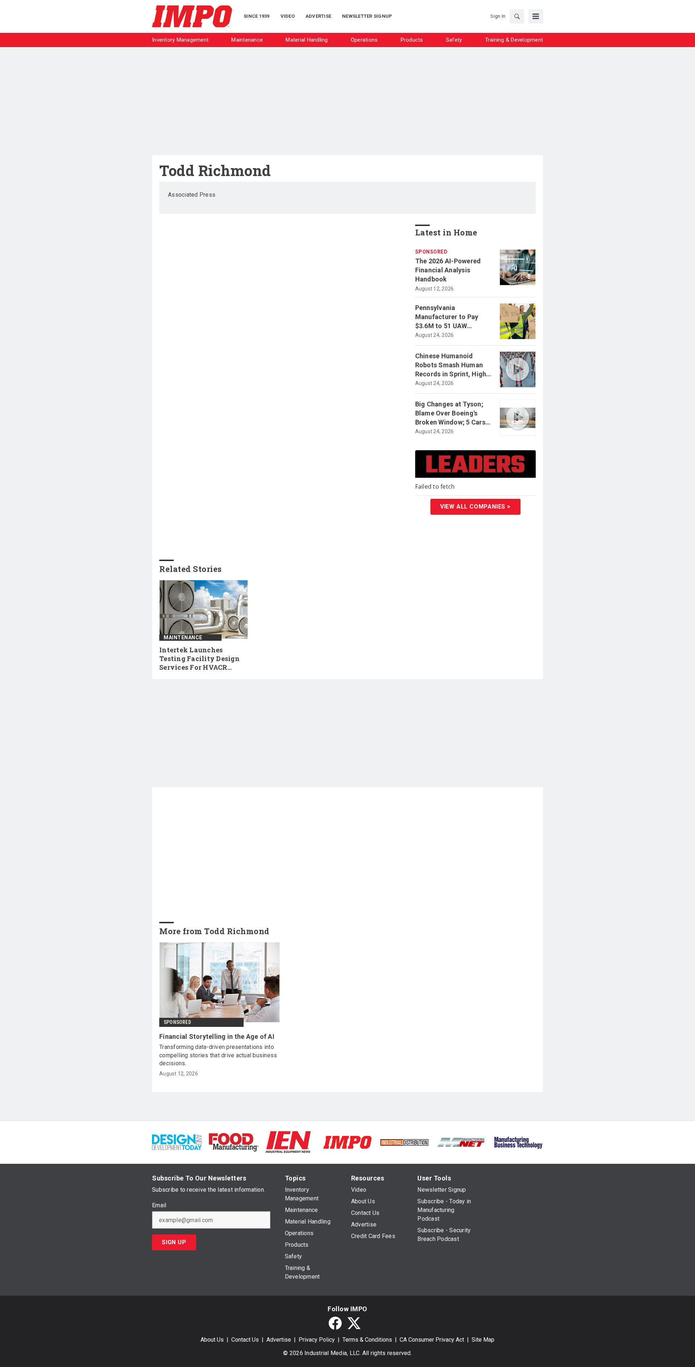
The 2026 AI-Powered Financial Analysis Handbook (448, 270)
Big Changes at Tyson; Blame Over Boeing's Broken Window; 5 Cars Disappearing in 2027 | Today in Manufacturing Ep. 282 (452, 413)
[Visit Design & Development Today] (177, 1141)
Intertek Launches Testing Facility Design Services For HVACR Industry (199, 659)
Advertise (278, 1339)
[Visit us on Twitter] (354, 1323)
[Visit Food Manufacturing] (233, 1141)
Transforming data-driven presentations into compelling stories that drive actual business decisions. (218, 1055)
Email (159, 1205)
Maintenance (183, 637)
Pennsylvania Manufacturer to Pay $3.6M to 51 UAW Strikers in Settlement (449, 317)
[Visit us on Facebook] (335, 1323)
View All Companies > (475, 506)
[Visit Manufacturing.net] (461, 1141)
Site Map (483, 1339)
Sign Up (174, 1242)
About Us (212, 1339)
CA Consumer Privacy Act (432, 1339)
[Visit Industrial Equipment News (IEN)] (288, 1141)
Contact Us (245, 1339)
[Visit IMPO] (347, 1141)
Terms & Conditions (367, 1339)
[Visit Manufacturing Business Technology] (518, 1141)
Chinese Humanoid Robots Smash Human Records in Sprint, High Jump (450, 365)
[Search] (517, 16)
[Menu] (535, 16)
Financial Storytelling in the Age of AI (216, 1036)
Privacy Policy (317, 1339)
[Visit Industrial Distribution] (404, 1141)
